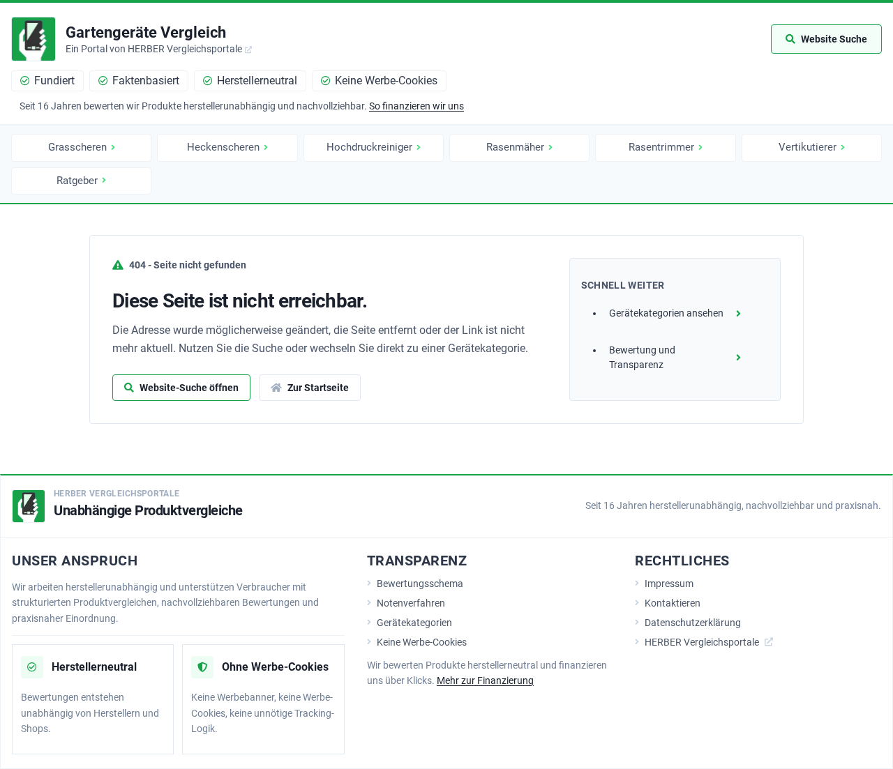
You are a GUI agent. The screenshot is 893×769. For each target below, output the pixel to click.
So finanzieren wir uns (416, 106)
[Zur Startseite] (33, 39)
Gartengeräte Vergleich (146, 32)
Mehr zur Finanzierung (485, 680)
